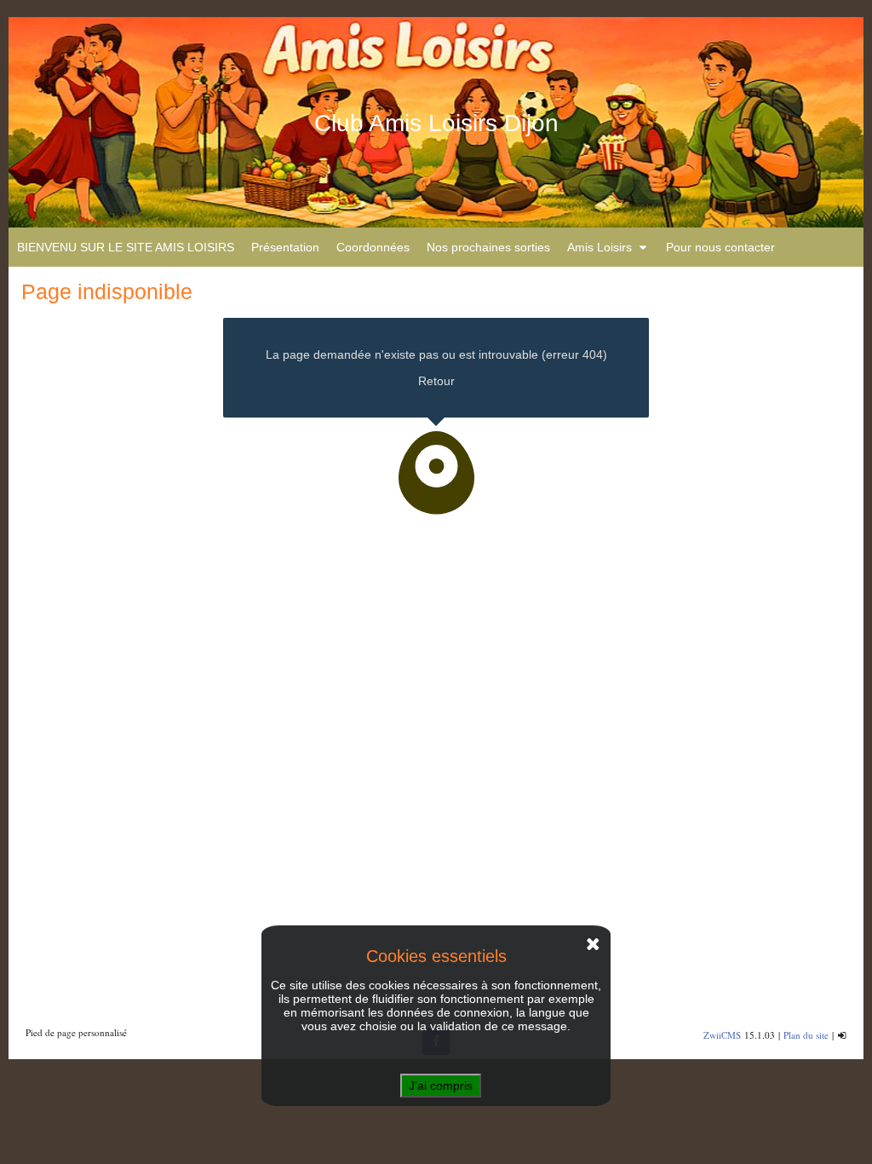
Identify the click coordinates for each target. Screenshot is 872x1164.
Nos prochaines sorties (488, 247)
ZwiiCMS (722, 1035)
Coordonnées (373, 247)
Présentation (285, 247)
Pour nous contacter (720, 247)
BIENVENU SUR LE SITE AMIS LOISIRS (125, 247)
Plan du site (806, 1035)
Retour (436, 381)
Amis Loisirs (599, 247)
